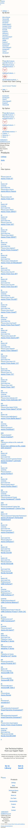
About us (13, 795)
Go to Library (8, 767)
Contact (13, 810)
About (4, 137)
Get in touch (20, 767)
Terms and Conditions (19, 824)
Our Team (13, 798)
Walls (4, 89)
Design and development (7, 826)
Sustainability (13, 801)
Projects (4, 133)
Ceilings (4, 11)
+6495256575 (3, 140)
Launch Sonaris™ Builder (9, 86)
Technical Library (13, 790)
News (13, 807)
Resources (5, 135)
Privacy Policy (11, 824)
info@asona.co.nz (5, 141)
